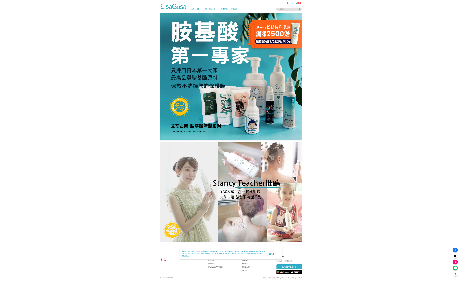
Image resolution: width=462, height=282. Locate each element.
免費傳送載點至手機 (289, 267)
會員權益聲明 (246, 267)
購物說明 (245, 260)
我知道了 (272, 254)
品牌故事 (211, 260)
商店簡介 (211, 264)
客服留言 (245, 264)
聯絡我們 (245, 270)
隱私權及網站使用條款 (215, 267)
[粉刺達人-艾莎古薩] (173, 6)
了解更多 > (185, 256)
